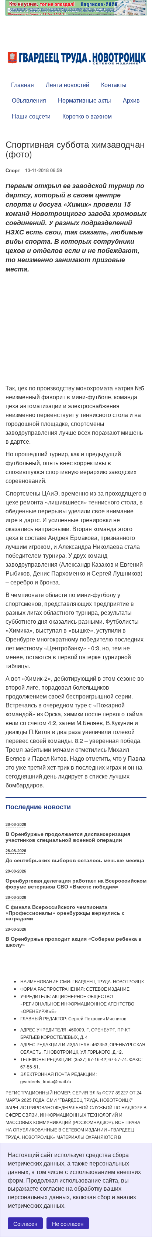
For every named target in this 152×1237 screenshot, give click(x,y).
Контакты (114, 84)
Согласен (25, 1223)
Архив (131, 100)
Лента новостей (67, 84)
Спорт (13, 170)
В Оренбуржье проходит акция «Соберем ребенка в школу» (74, 941)
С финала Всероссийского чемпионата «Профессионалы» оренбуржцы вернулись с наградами (65, 912)
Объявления (29, 100)
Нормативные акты (84, 100)
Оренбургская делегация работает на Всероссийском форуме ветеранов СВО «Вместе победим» (76, 883)
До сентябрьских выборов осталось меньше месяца (75, 860)
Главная (22, 84)
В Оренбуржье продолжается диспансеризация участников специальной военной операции (68, 836)
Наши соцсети (31, 116)
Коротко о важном (87, 116)
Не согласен (67, 1223)
